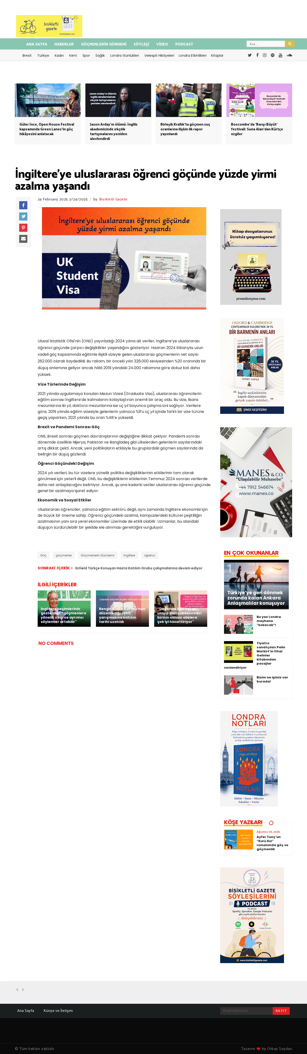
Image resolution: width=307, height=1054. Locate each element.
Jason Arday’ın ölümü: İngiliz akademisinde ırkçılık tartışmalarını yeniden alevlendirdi (113, 132)
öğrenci (149, 555)
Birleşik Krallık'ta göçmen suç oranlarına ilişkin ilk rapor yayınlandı (185, 129)
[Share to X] (23, 216)
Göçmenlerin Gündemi (97, 555)
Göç (43, 555)
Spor (86, 55)
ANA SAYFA (36, 44)
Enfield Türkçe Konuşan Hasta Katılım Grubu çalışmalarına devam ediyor (138, 568)
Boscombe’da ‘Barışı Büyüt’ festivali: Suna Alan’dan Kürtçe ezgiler (257, 129)
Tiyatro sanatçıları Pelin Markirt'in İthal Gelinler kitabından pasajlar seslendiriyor (254, 655)
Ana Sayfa (25, 1011)
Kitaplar (217, 55)
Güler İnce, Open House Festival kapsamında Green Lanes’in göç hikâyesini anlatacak (46, 129)
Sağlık (100, 55)
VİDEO (162, 44)
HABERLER (64, 44)
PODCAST (184, 44)
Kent (73, 55)
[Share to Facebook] (23, 205)
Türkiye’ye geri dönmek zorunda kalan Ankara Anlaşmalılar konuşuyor (256, 598)
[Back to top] (295, 1042)
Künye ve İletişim (58, 1011)
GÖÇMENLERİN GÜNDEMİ (103, 44)
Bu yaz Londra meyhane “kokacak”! (269, 621)
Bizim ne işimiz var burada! (272, 679)
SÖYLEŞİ (141, 44)
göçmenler (64, 555)
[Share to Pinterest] (23, 228)
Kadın (59, 55)
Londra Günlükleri (124, 55)
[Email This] (23, 239)
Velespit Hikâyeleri (159, 55)
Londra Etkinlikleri (193, 55)
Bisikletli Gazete (113, 199)
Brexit (27, 55)
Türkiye (43, 55)
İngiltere (129, 555)
